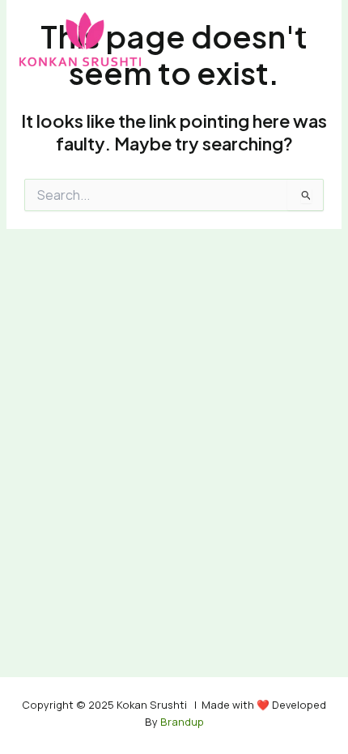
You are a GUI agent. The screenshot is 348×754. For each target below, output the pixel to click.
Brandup (181, 721)
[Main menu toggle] (310, 38)
